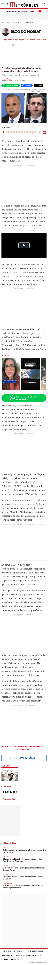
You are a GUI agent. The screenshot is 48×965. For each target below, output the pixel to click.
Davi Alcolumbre (20, 746)
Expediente (18, 951)
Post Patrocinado (32, 955)
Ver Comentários (24, 758)
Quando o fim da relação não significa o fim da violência (23, 878)
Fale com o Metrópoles (10, 960)
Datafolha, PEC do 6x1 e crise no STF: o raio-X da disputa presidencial (24, 887)
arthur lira (7, 746)
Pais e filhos (10, 791)
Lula (43, 746)
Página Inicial (5, 22)
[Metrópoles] (24, 4)
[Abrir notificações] (6, 4)
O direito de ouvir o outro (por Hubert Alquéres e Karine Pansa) (24, 869)
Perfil (9, 40)
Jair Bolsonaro (34, 746)
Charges (15, 40)
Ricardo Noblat (29, 22)
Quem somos (6, 951)
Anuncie (19, 955)
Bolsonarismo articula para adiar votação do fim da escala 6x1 (24, 851)
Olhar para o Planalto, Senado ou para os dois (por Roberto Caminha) (22, 860)
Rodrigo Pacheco (24, 749)
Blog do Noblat (17, 22)
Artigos (4, 40)
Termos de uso (6, 955)
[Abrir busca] (45, 4)
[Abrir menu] (2, 4)
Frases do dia (30, 40)
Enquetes (22, 40)
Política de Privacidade (34, 951)
